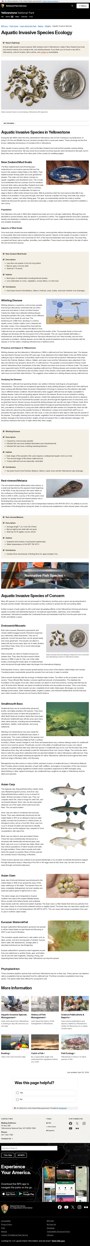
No (21, 1099)
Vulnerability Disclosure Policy (58, 1232)
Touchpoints (63, 1108)
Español (51, 1130)
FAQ (49, 1123)
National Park (17, 12)
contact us (45, 52)
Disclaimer (51, 1228)
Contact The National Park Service (14, 1235)
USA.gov (50, 1235)
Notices (4, 1232)
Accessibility (6, 1221)
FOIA (3, 1228)
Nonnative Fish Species (44, 575)
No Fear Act (51, 1224)
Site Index (52, 1127)
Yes (21, 1092)
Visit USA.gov (58, 1241)
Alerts (9, 17)
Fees (31, 17)
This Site (8, 1155)
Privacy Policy (6, 1224)
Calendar (24, 17)
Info (2, 17)
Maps (17, 17)
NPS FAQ (50, 1221)
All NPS (21, 1155)
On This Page (14, 123)
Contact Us (6, 1138)
